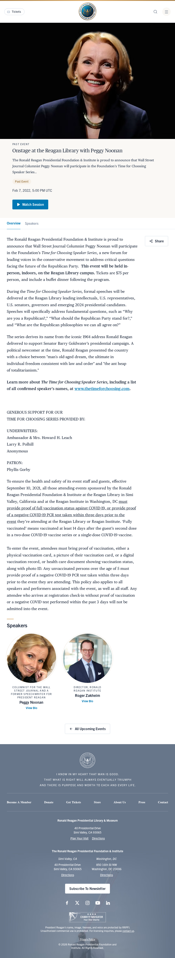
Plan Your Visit (79, 838)
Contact (163, 802)
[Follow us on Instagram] (87, 902)
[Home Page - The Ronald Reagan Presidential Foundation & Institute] (87, 12)
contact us (128, 930)
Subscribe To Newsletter (87, 888)
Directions (98, 838)
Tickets (16, 11)
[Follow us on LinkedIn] (108, 902)
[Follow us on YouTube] (97, 902)
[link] (13, 223)
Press (142, 802)
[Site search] (155, 11)
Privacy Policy (87, 939)
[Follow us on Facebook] (67, 902)
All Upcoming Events (90, 728)
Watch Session (33, 204)
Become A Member (19, 802)
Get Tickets (73, 802)
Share (159, 241)
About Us (120, 802)
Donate (48, 802)
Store (97, 802)
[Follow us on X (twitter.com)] (77, 902)
